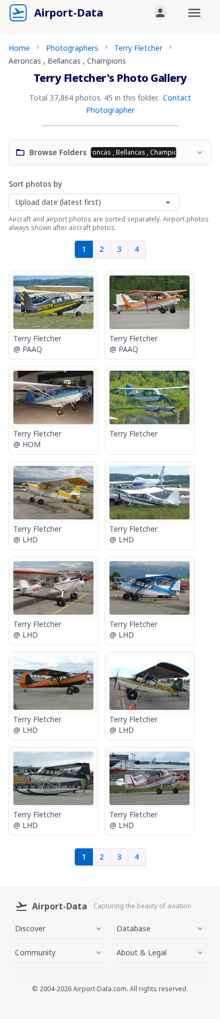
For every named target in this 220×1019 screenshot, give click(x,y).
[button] (160, 13)
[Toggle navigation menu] (194, 13)
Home (19, 48)
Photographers (72, 48)
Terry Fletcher (138, 48)
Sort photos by (35, 184)
